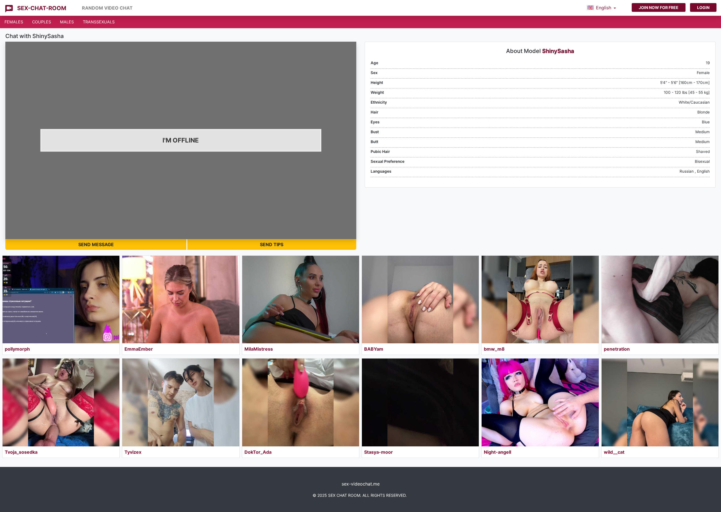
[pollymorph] (61, 299)
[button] (601, 8)
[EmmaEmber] (180, 299)
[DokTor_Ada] (300, 402)
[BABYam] (420, 299)
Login (703, 7)
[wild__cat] (660, 402)
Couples (41, 21)
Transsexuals (99, 21)
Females (14, 21)
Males (67, 21)
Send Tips (271, 244)
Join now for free (658, 7)
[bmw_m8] (540, 299)
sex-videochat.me (361, 484)
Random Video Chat (107, 8)
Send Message (96, 244)
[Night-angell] (540, 402)
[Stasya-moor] (420, 402)
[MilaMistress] (300, 299)
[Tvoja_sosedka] (61, 402)
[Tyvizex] (180, 402)
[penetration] (660, 299)
